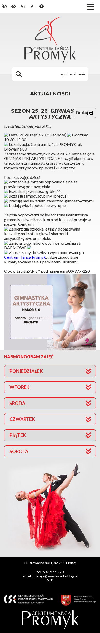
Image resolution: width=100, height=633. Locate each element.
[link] (25, 257)
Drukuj (82, 113)
